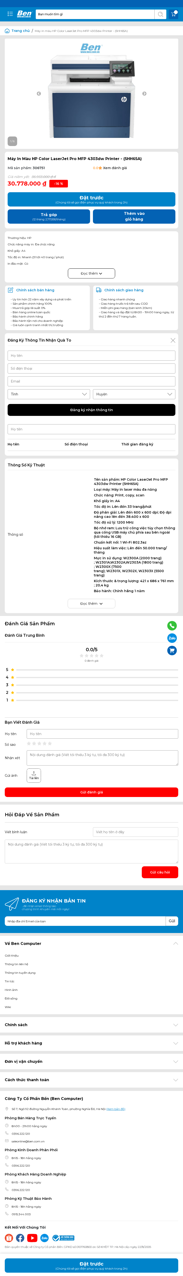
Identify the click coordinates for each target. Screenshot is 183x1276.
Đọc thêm (90, 273)
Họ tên (10, 734)
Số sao (10, 744)
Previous (38, 93)
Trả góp (49, 216)
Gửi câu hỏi (160, 872)
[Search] (160, 14)
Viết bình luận (16, 832)
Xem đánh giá (115, 168)
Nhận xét (12, 758)
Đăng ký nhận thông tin (91, 410)
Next (144, 93)
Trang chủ (20, 30)
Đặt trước (91, 1265)
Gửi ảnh (11, 775)
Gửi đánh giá (91, 792)
